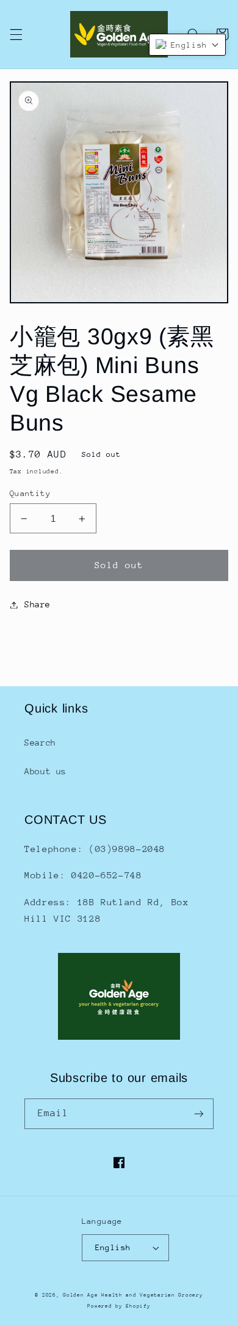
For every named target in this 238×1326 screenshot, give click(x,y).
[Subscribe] (199, 1113)
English (113, 1247)
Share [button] (37, 604)
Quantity (30, 493)
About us (45, 771)
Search (40, 742)
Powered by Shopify (118, 1306)
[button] (16, 34)
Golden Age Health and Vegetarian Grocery (133, 1295)
